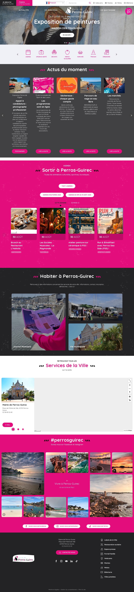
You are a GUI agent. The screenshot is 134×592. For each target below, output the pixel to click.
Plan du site (82, 589)
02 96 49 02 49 (67, 546)
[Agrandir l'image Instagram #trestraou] (22, 473)
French (52, 3)
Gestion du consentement (69, 589)
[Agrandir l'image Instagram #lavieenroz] (34, 506)
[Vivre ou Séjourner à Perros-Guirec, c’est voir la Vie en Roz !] (79, 10)
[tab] (60, 203)
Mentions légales (54, 589)
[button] (17, 54)
